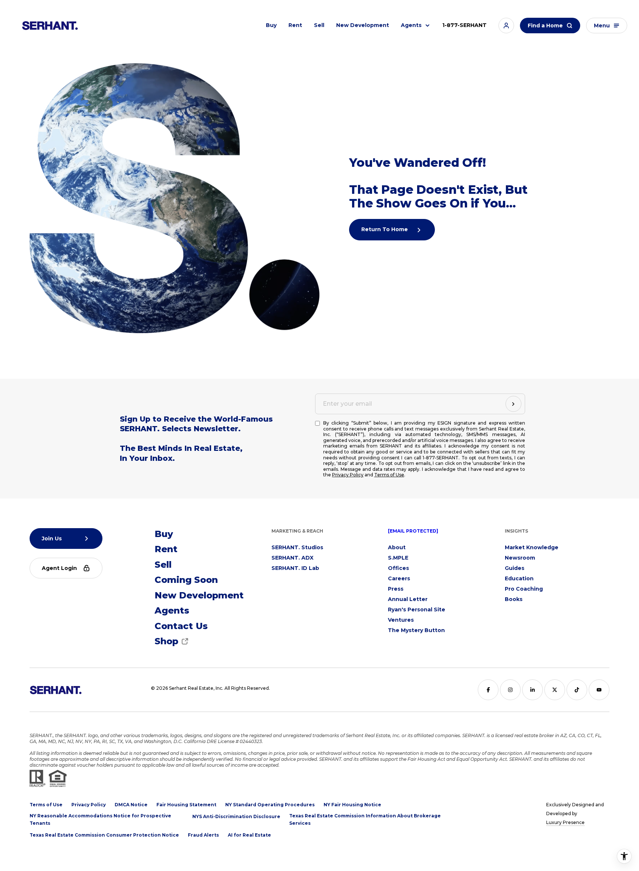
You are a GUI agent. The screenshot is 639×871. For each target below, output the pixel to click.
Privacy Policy (348, 474)
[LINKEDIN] (532, 689)
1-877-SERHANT (464, 25)
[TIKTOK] (577, 689)
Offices (398, 568)
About (397, 547)
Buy (271, 25)
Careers (399, 578)
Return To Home (385, 229)
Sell (319, 25)
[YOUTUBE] (599, 689)
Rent (295, 25)
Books (514, 599)
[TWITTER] (554, 689)
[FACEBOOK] (488, 689)
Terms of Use (389, 474)
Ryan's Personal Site (416, 609)
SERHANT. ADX (292, 557)
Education (519, 578)
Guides (514, 568)
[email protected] (413, 531)
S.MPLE (398, 557)
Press (395, 588)
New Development (362, 25)
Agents (411, 25)
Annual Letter (407, 599)
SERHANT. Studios (297, 547)
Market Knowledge (531, 547)
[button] (506, 25)
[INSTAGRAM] (510, 689)
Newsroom (520, 557)
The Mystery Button (416, 630)
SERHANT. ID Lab (295, 568)
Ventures (401, 620)
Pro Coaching (524, 588)
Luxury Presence (565, 822)
